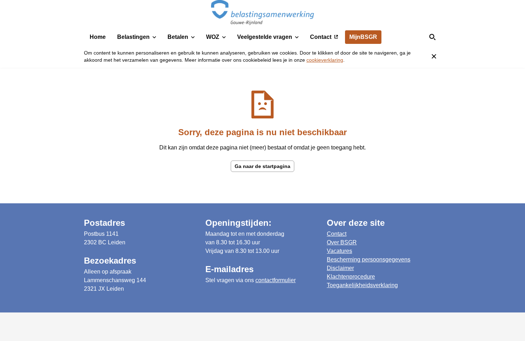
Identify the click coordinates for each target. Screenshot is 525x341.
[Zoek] (432, 37)
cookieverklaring (324, 60)
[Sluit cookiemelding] (434, 56)
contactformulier (275, 280)
